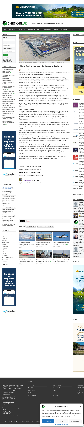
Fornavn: (5, 37)
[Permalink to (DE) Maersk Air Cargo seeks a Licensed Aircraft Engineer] (75, 178)
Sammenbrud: (40, 23)
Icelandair (55, 395)
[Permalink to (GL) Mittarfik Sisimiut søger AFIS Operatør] (75, 119)
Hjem (5, 29)
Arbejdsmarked (7, 235)
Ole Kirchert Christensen (8, 392)
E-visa (54, 390)
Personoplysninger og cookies (61, 424)
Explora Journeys (57, 393)
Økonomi (5, 261)
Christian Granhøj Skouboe (9, 396)
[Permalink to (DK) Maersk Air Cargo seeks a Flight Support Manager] (75, 184)
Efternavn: (5, 43)
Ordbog (56, 29)
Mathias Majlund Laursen (8, 400)
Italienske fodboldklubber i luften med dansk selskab (9, 88)
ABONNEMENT (5, 1)
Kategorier (22, 29)
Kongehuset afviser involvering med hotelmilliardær (7, 193)
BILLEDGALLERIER (46, 29)
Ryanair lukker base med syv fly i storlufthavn (43, 243)
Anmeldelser (6, 233)
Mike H (81, 247)
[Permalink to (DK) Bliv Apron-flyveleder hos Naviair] (75, 191)
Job (38, 29)
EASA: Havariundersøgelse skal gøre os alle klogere (8, 117)
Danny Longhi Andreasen (8, 398)
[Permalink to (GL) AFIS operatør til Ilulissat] (75, 131)
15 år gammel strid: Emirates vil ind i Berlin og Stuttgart (26, 244)
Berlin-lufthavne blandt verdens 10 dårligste (30, 166)
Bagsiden (5, 236)
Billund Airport (56, 387)
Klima (4, 244)
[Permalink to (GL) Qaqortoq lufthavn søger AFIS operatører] (75, 113)
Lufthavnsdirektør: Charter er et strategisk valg (8, 123)
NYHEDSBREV (19, 1)
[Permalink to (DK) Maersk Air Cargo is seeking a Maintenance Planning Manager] (75, 172)
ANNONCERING (12, 1)
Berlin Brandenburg (31, 226)
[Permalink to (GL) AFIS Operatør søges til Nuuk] (75, 125)
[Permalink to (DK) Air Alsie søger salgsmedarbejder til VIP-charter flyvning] (75, 137)
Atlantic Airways (32, 395)
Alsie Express (31, 390)
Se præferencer (75, 421)
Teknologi (5, 255)
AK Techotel (31, 387)
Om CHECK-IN (12, 29)
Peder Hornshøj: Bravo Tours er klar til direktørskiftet (8, 202)
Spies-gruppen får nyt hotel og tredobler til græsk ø (8, 211)
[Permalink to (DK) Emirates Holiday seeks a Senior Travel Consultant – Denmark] (75, 159)
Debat (5, 238)
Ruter (4, 253)
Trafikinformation (8, 257)
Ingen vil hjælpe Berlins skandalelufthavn (29, 172)
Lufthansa (80, 385)
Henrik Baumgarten (7, 397)
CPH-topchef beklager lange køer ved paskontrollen (8, 71)
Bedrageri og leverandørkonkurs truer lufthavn (31, 175)
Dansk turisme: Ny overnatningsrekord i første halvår (7, 220)
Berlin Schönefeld (41, 226)
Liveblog (5, 246)
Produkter (6, 252)
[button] (81, 406)
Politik (5, 250)
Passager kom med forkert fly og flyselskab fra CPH (61, 260)
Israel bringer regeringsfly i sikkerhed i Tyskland (61, 243)
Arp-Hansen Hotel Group (34, 393)
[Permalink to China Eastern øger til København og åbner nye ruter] (27, 258)
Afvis (61, 421)
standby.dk (64, 29)
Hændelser (6, 242)
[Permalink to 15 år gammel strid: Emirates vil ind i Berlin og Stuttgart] (27, 240)
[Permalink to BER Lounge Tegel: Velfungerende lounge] (44, 258)
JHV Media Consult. (18, 416)
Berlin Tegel (50, 226)
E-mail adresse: (7, 48)
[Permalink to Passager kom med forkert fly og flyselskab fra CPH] (61, 258)
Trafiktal (5, 259)
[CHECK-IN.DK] (14, 25)
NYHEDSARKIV (31, 29)
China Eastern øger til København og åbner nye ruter (26, 261)
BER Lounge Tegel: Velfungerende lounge (42, 260)
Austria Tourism (57, 385)
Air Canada (31, 385)
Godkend (48, 421)
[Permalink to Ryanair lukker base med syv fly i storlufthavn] (44, 240)
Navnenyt (5, 248)
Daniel (81, 202)
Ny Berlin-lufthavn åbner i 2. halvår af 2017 (30, 169)
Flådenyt (5, 240)
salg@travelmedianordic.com (10, 404)
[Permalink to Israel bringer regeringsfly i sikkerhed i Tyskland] (61, 240)
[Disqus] (44, 197)
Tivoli (79, 390)
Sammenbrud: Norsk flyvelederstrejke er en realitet (8, 82)
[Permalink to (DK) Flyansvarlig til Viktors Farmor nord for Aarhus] (75, 107)
